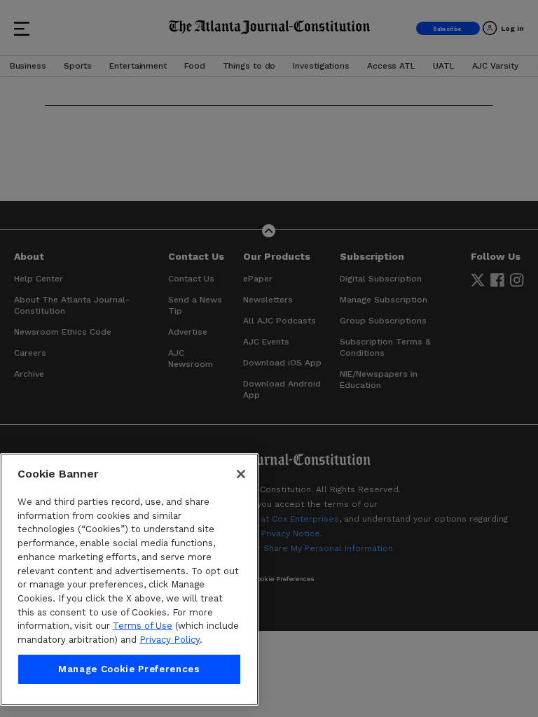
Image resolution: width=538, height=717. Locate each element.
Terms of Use (142, 625)
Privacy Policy (169, 639)
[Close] (241, 474)
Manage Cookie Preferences (129, 669)
